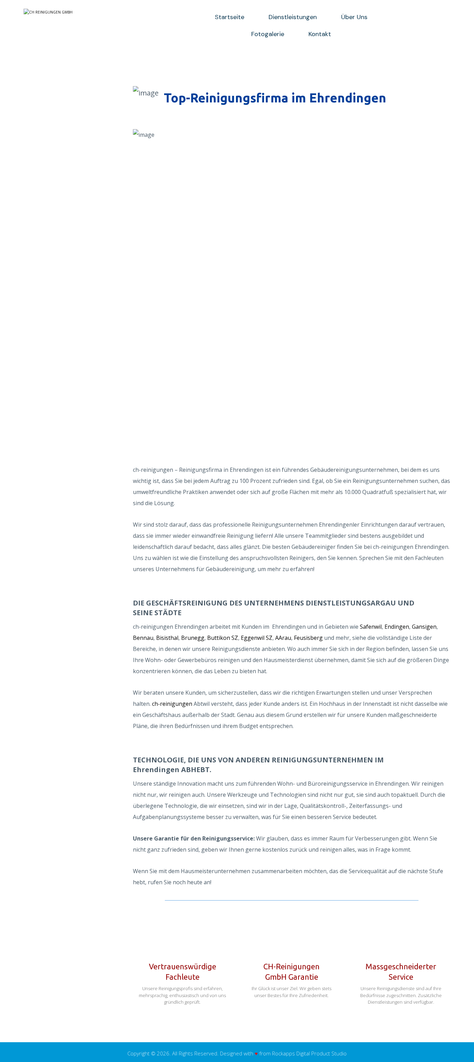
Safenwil (371, 626)
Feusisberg (308, 638)
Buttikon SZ (222, 638)
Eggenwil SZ (256, 638)
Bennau (143, 638)
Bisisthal (167, 638)
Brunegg (192, 638)
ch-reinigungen (172, 704)
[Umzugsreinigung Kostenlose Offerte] (84, 12)
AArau (283, 638)
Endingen (396, 626)
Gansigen (424, 626)
